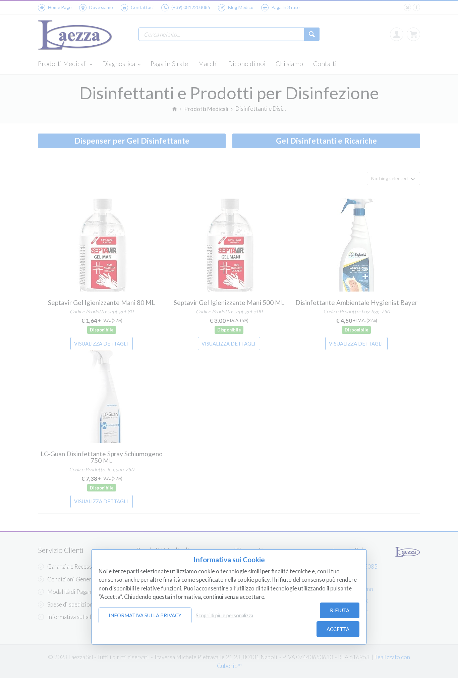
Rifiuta (339, 610)
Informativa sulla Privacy (145, 615)
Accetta (338, 629)
